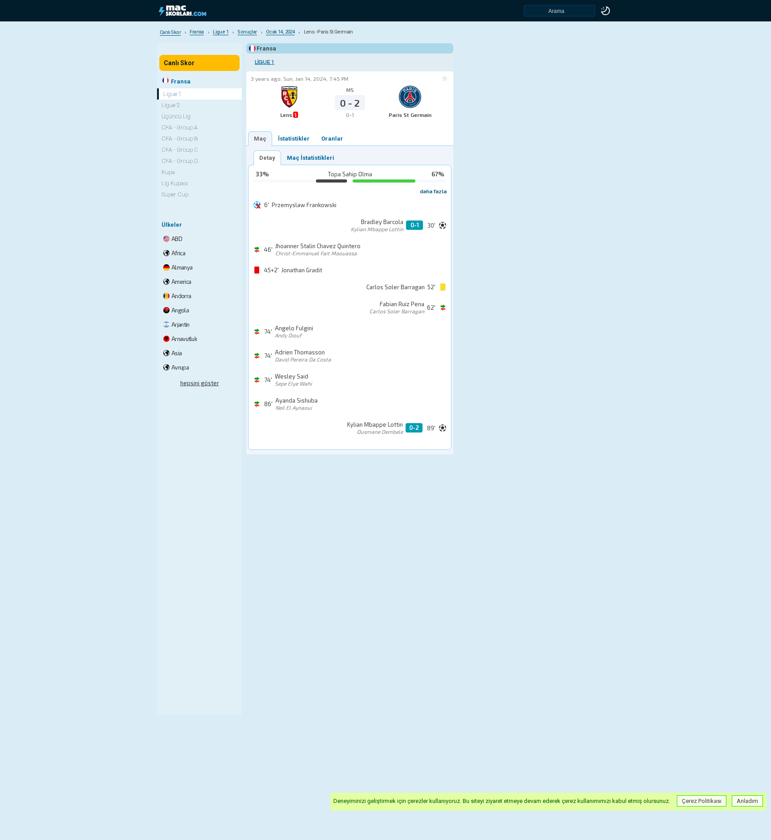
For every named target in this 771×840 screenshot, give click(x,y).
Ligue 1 (264, 62)
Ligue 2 (171, 105)
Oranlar (332, 138)
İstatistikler (294, 138)
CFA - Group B (180, 138)
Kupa (168, 172)
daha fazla (433, 191)
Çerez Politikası (701, 801)
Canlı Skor (179, 63)
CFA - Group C (180, 149)
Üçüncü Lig (176, 116)
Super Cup (175, 194)
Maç (260, 138)
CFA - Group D (180, 161)
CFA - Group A (180, 127)
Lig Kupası (175, 183)
